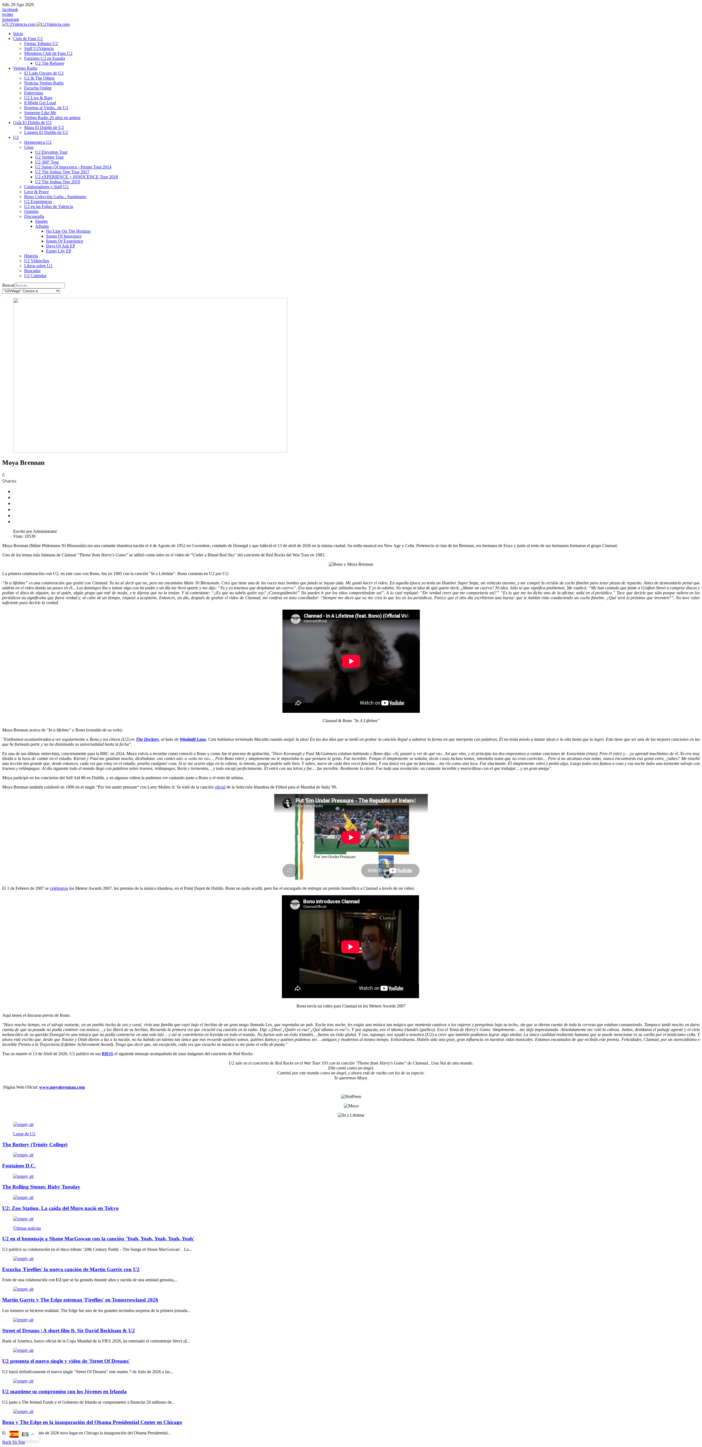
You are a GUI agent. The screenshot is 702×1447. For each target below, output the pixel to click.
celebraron (59, 888)
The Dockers (147, 739)
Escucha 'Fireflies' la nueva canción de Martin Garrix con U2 (71, 1269)
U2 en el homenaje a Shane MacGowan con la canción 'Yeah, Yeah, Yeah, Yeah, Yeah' (98, 1239)
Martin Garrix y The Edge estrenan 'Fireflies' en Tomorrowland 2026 (80, 1300)
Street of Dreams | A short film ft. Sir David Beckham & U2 (68, 1330)
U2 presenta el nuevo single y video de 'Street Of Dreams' (66, 1361)
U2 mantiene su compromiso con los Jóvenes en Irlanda (64, 1391)
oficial (220, 787)
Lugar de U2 (24, 1133)
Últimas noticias (27, 1228)
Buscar (8, 285)
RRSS (107, 1053)
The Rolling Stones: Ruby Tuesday (41, 1187)
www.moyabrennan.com (62, 1087)
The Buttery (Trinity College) (34, 1144)
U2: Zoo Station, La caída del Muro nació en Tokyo (60, 1208)
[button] (28, 38)
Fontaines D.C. (19, 1166)
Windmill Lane (193, 739)
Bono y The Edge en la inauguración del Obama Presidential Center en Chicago (92, 1422)
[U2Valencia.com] (36, 24)
